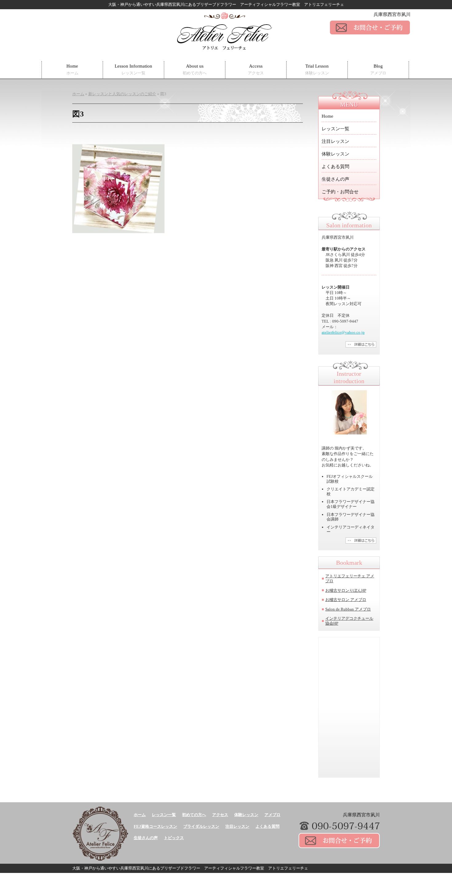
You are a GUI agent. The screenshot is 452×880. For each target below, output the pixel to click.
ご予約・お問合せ (340, 191)
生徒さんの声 (335, 179)
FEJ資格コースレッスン (155, 826)
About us (195, 70)
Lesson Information (133, 70)
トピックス (174, 837)
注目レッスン (335, 141)
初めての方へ (194, 814)
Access (256, 70)
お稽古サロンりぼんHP (345, 590)
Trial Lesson (317, 70)
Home (72, 70)
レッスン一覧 (335, 128)
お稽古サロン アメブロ (345, 599)
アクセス (220, 814)
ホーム (140, 814)
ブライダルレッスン (201, 826)
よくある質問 (335, 166)
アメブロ (272, 814)
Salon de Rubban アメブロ (348, 609)
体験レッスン (335, 153)
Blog (378, 70)
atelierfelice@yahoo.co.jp (343, 332)
